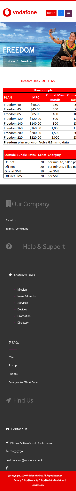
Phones (13, 373)
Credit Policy (38, 484)
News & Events (27, 296)
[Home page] (20, 12)
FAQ (11, 356)
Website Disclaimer (55, 480)
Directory (23, 322)
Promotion (24, 316)
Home (11, 61)
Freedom (26, 61)
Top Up (51, 13)
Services (23, 302)
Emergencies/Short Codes (24, 382)
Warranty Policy (37, 480)
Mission (22, 289)
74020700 (16, 451)
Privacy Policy (20, 480)
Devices (22, 309)
